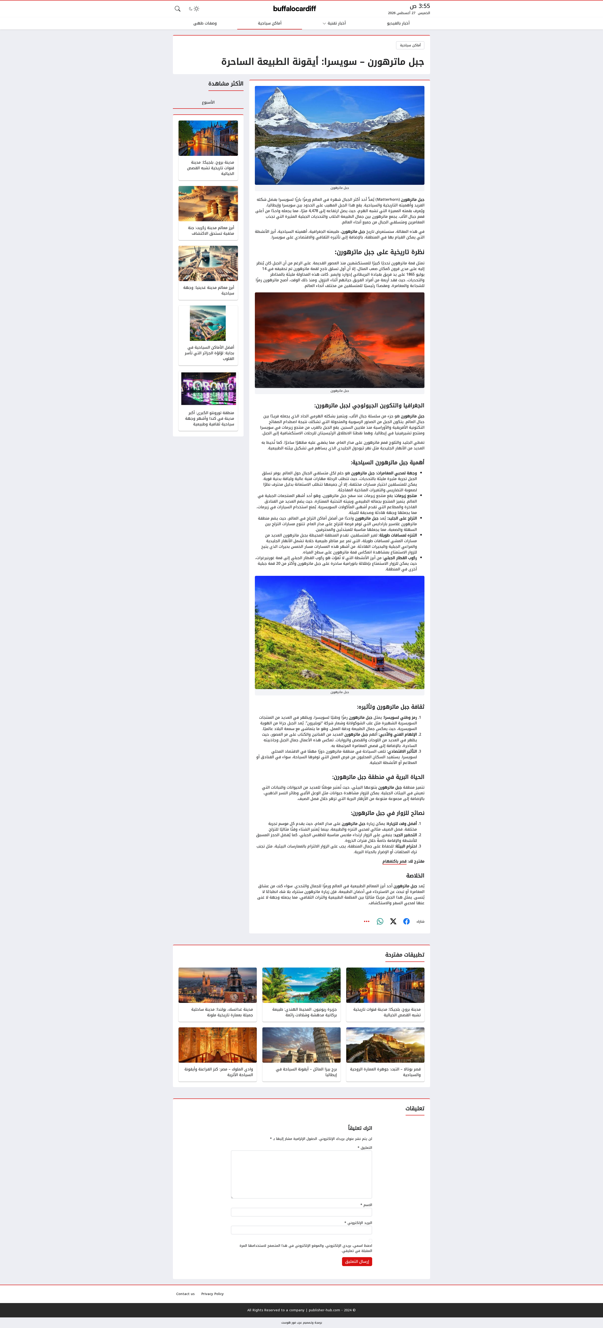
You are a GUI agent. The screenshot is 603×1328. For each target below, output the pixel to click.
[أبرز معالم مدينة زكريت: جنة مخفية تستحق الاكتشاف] (208, 213)
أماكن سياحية (410, 45)
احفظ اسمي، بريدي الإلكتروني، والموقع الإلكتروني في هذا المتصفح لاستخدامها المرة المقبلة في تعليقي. (306, 1248)
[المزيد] (366, 921)
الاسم (366, 1205)
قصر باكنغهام (395, 861)
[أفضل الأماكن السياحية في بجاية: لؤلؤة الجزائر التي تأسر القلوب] (208, 335)
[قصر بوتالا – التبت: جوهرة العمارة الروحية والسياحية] (385, 1054)
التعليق (365, 1147)
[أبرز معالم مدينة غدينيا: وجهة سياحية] (208, 273)
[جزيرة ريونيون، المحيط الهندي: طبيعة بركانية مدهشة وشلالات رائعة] (301, 995)
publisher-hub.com (324, 1310)
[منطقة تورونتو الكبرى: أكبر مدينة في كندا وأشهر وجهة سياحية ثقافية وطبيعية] (208, 401)
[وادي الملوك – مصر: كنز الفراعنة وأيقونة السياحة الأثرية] (218, 1054)
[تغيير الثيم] (193, 8)
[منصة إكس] (393, 921)
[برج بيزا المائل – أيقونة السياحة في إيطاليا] (301, 1054)
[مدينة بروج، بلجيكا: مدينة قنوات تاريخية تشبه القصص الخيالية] (208, 150)
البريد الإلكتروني (358, 1223)
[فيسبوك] (406, 921)
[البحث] (177, 8)
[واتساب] (380, 921)
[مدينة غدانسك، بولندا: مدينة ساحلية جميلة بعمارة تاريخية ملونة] (218, 995)
